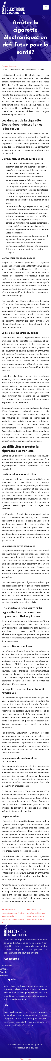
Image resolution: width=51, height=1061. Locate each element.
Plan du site (25, 1059)
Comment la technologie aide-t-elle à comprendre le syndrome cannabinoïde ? (13, 916)
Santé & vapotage (10, 66)
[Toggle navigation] (46, 7)
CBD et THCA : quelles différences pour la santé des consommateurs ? (36, 914)
